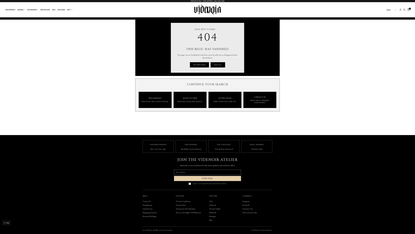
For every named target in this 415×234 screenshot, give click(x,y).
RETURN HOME (199, 65)
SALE (53, 10)
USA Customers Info (250, 213)
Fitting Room (147, 205)
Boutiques (212, 216)
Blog (210, 220)
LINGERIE (20, 10)
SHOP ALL (218, 65)
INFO (68, 10)
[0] (408, 9)
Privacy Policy (181, 205)
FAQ (211, 201)
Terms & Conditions (183, 201)
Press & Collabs (214, 209)
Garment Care (148, 209)
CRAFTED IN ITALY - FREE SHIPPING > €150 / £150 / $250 (207, 1)
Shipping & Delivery (150, 213)
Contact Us (147, 201)
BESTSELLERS (45, 10)
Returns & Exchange (149, 216)
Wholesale (212, 213)
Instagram (246, 201)
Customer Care (248, 209)
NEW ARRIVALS (10, 10)
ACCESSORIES (32, 10)
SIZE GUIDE (61, 10)
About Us (212, 205)
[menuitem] (10, 9)
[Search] (404, 9)
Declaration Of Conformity (185, 209)
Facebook (246, 205)
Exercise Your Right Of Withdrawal (188, 213)
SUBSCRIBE (207, 178)
